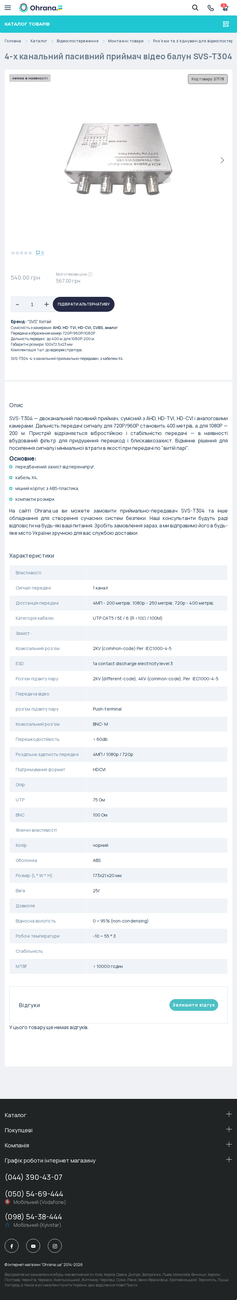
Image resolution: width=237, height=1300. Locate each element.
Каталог (39, 41)
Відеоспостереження (78, 41)
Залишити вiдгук (194, 1005)
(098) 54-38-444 (33, 1216)
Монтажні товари (126, 41)
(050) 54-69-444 (34, 1193)
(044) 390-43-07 (33, 1177)
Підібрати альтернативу (84, 304)
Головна (13, 41)
